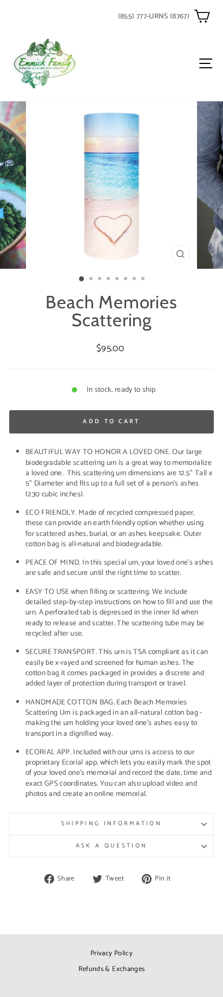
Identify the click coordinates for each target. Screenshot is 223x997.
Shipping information (111, 823)
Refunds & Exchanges (111, 969)
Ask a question (111, 846)
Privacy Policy (111, 953)
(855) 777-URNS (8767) (153, 16)
